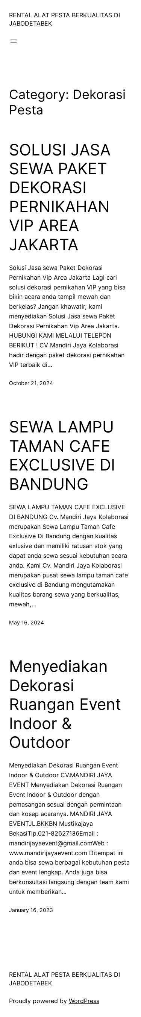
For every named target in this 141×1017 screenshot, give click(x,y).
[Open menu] (13, 41)
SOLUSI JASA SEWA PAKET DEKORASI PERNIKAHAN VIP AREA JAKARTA (60, 197)
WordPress (84, 1001)
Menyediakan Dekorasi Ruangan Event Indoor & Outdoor (65, 704)
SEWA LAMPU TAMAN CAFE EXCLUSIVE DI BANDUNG (62, 455)
